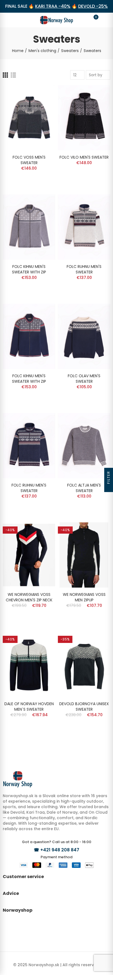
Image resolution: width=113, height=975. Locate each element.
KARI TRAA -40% (52, 6)
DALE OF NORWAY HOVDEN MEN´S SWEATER (29, 706)
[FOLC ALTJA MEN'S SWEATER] (84, 445)
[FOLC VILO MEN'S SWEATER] (84, 117)
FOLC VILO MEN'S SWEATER (84, 157)
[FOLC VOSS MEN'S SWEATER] (29, 117)
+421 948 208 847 (59, 850)
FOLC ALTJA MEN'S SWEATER (84, 487)
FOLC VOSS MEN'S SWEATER (29, 159)
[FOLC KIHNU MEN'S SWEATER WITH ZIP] (29, 227)
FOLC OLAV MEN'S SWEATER (84, 378)
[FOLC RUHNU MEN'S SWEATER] (84, 227)
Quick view (41, 95)
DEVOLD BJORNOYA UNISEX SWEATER (84, 706)
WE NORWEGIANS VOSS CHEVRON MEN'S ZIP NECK (29, 597)
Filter (108, 477)
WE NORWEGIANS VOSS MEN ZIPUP (84, 597)
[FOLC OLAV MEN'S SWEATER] (84, 336)
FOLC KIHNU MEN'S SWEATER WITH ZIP (29, 269)
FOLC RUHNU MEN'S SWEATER (84, 269)
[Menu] (9, 20)
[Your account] (103, 20)
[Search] (20, 20)
